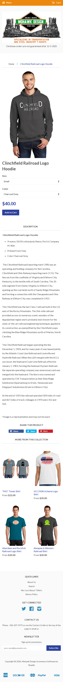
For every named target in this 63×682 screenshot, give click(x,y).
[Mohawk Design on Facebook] (31, 610)
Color (5, 188)
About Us (31, 582)
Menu (9, 2)
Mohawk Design (29, 661)
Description (30, 226)
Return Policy (31, 594)
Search (32, 586)
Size (4, 175)
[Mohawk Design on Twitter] (24, 610)
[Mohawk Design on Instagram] (39, 610)
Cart (58, 2)
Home (11, 64)
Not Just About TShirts (31, 590)
